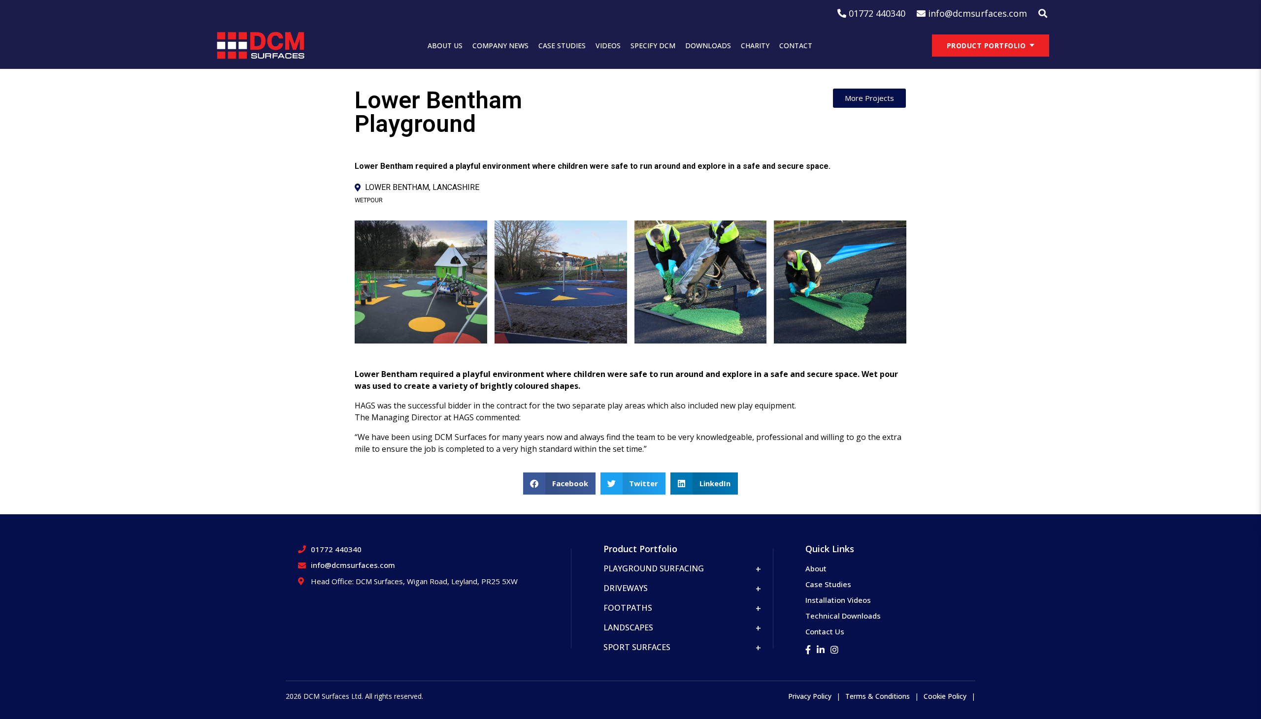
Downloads (708, 45)
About (816, 568)
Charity (755, 45)
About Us (445, 45)
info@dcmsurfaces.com (353, 565)
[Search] (1042, 13)
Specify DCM (652, 45)
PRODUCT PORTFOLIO (986, 45)
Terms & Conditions (877, 696)
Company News (500, 45)
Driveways (625, 588)
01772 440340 (336, 549)
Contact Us (824, 631)
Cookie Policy (945, 696)
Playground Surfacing (653, 568)
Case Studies (562, 45)
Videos (608, 45)
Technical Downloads (843, 616)
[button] (559, 483)
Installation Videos (838, 600)
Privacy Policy (809, 696)
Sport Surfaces (636, 647)
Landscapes (628, 627)
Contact (795, 45)
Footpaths (627, 607)
